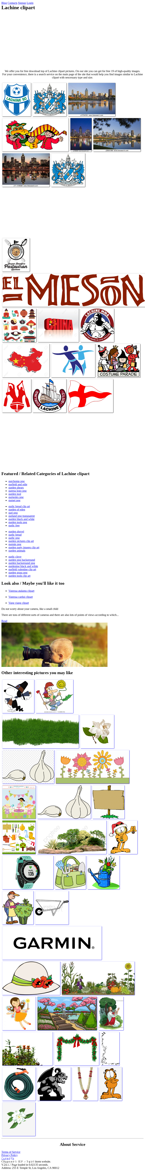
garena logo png (17, 490)
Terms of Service (10, 1151)
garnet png (14, 500)
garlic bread (15, 534)
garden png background (21, 559)
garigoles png (16, 497)
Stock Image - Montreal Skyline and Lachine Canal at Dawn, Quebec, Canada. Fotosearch (81, 141)
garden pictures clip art (21, 541)
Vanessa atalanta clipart (21, 590)
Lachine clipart (10, 111)
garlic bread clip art (19, 506)
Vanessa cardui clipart (20, 596)
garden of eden (16, 509)
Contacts (12, 2)
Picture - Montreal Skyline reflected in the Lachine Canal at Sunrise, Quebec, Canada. (115, 145)
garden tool (14, 493)
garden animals (16, 550)
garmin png (14, 544)
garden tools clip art (19, 575)
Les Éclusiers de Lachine (64, 372)
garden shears (16, 487)
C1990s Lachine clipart (80, 407)
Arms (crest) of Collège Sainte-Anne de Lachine (68, 180)
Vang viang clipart (18, 602)
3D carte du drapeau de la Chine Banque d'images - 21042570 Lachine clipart (23, 371)
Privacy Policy (9, 1155)
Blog (4, 2)
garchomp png (16, 481)
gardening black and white (23, 566)
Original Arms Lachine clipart (49, 111)
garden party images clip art (23, 547)
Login (30, 2)
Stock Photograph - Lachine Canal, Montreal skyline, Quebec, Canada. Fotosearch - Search (25, 179)
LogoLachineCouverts (14, 266)
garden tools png (17, 522)
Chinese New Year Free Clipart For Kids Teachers (28, 146)
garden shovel (16, 531)
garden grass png (17, 572)
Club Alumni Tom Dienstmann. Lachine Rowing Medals (13, 405)
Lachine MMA (89, 337)
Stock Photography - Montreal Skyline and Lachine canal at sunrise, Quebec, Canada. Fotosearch (90, 108)
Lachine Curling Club (45, 407)
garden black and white (21, 519)
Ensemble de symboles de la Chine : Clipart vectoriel (17, 336)
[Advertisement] (72, 40)
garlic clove (14, 556)
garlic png (14, 537)
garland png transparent (21, 515)
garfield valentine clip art (22, 569)
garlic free (14, 525)
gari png (13, 512)
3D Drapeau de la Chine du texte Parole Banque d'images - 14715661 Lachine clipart (57, 334)
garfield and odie (17, 484)
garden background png (21, 563)
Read (4, 620)
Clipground (17, 1160)
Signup (22, 2)
